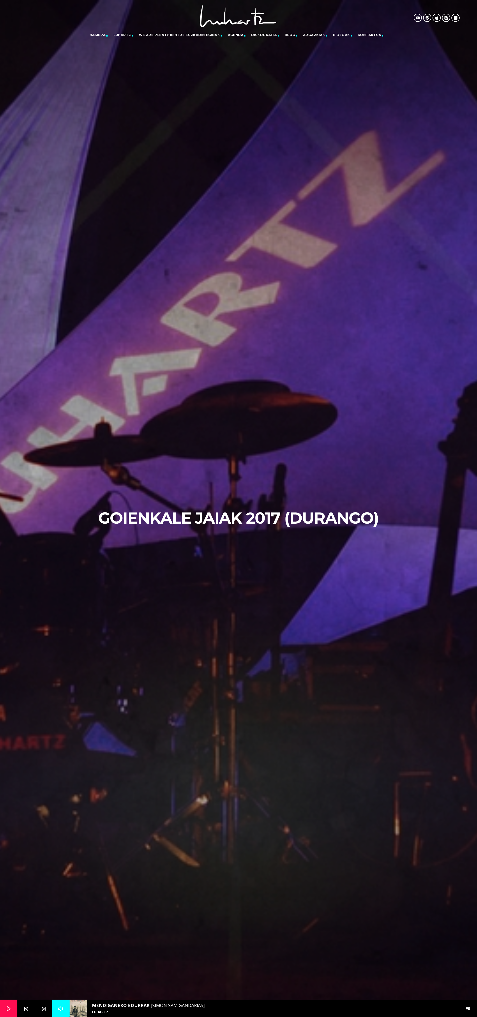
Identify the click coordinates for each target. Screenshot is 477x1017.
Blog (290, 35)
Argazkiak (314, 35)
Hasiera (98, 35)
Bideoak (341, 35)
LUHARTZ (122, 35)
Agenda (235, 35)
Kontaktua (369, 35)
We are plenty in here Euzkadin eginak (179, 35)
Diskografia (264, 35)
